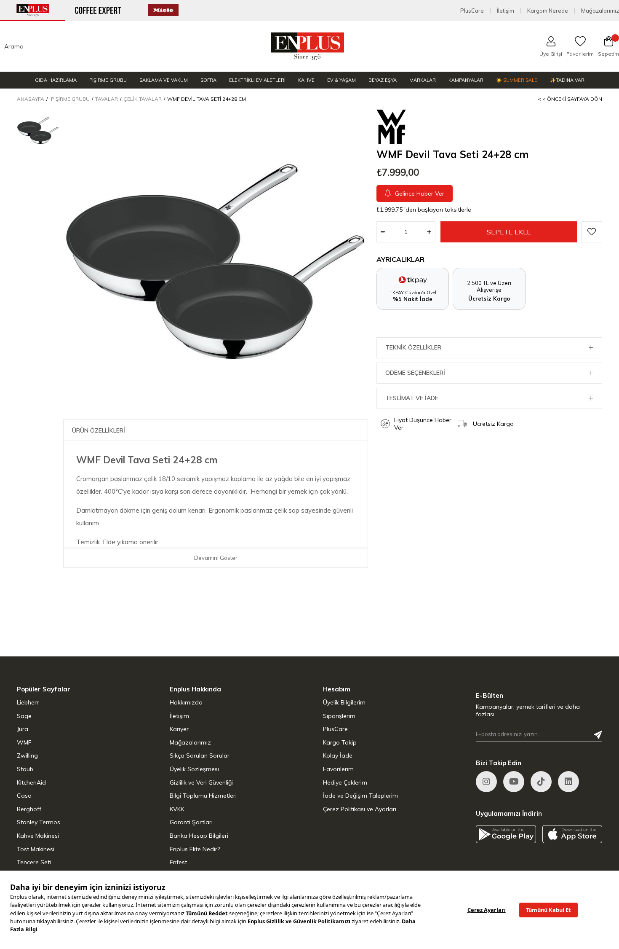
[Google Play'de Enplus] (506, 834)
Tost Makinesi (35, 849)
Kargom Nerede (547, 10)
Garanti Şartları (191, 822)
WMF (24, 742)
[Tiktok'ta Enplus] (541, 781)
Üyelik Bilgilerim (344, 702)
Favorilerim (338, 769)
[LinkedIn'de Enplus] (513, 781)
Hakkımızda (186, 702)
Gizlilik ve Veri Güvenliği (201, 782)
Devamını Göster (215, 557)
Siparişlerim (339, 716)
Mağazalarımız (600, 10)
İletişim (505, 10)
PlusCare (472, 10)
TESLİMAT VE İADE (411, 398)
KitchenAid (31, 782)
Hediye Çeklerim (345, 782)
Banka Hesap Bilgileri (199, 835)
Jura (22, 729)
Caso (24, 795)
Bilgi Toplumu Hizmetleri (203, 795)
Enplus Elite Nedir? (195, 849)
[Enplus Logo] (307, 46)
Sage (24, 716)
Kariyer (179, 729)
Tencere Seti (34, 862)
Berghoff (29, 809)
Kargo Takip (340, 742)
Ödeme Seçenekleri (415, 372)
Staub (25, 769)
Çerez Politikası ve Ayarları (359, 809)
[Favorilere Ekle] (591, 232)
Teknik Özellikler (413, 347)
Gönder (598, 734)
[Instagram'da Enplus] (486, 781)
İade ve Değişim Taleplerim (360, 795)
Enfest (178, 862)
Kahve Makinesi (38, 835)
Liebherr (28, 702)
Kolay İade (337, 755)
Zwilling (27, 755)
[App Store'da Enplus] (572, 834)
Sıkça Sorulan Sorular (199, 755)
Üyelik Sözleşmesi (194, 769)
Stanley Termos (38, 822)
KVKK (177, 809)
